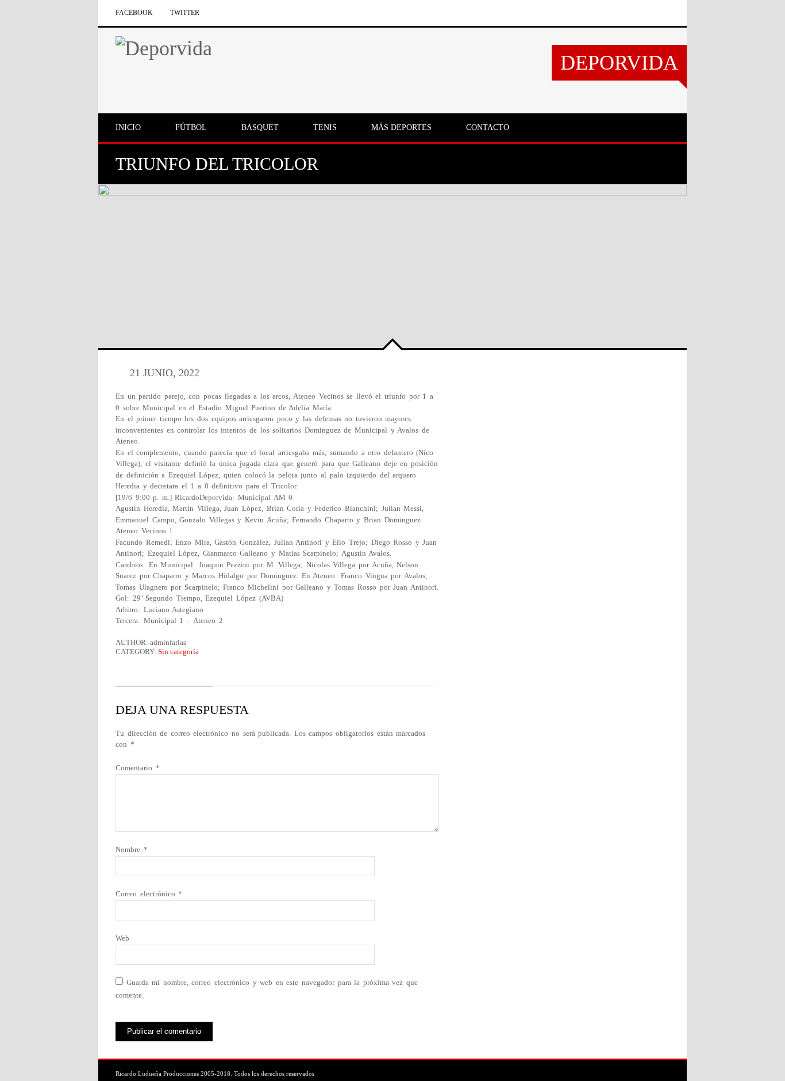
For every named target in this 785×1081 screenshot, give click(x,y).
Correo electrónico (149, 893)
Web (122, 938)
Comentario (138, 767)
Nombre (132, 849)
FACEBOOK (134, 13)
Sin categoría (178, 651)
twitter (184, 13)
